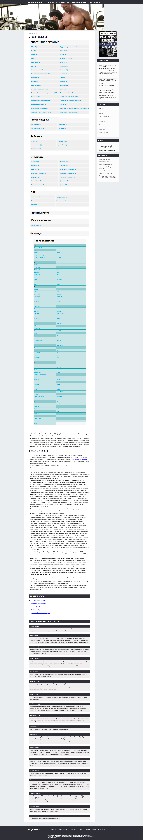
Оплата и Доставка (73, 2)
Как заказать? (60, 2)
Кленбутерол (102, 124)
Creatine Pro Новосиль (81, 459)
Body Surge (101, 108)
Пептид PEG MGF (103, 132)
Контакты (97, 2)
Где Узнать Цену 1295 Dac (38, 600)
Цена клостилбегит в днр (105, 173)
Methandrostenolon (103, 119)
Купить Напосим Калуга (105, 164)
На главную (52, 829)
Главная (51, 2)
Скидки (83, 2)
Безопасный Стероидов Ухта (105, 170)
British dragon (102, 135)
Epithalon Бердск (102, 179)
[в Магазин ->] (108, 56)
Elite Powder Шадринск (37, 609)
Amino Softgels (102, 129)
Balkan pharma (102, 121)
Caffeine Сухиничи (104, 159)
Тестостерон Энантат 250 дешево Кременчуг (107, 176)
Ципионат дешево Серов (104, 161)
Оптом (90, 2)
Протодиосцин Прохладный (38, 603)
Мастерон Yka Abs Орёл (37, 606)
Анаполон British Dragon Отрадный (105, 167)
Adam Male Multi (103, 111)
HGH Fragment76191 (104, 116)
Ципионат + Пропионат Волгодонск (40, 613)
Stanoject (101, 113)
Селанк (100, 127)
